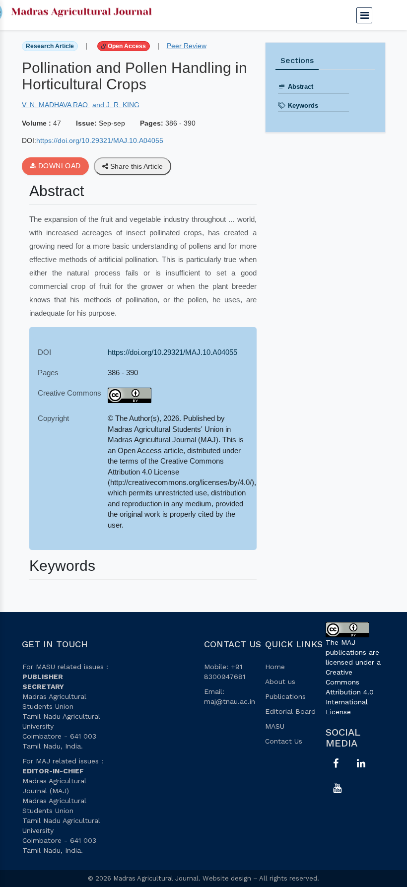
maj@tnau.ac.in (229, 701)
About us (280, 681)
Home (275, 667)
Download (58, 166)
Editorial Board (290, 711)
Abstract (300, 86)
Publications (285, 696)
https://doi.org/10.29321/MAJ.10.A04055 (99, 140)
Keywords (303, 105)
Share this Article (135, 166)
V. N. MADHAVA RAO (56, 105)
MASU (274, 726)
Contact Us (283, 741)
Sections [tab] (297, 60)
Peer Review (186, 46)
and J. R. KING (115, 105)
